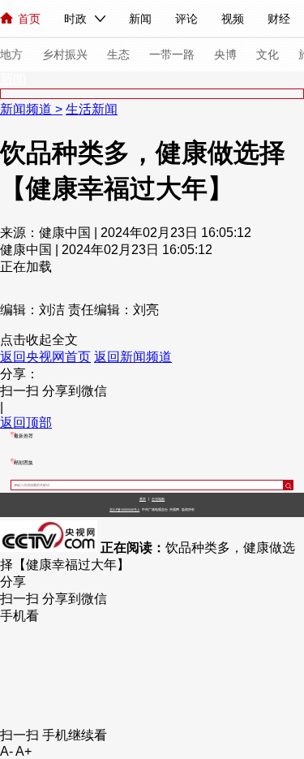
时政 (75, 18)
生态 (118, 54)
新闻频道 (27, 109)
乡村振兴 (65, 54)
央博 (225, 54)
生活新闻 (92, 109)
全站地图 (158, 499)
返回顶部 (26, 422)
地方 (11, 54)
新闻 (140, 18)
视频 (232, 18)
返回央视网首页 (45, 357)
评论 (186, 18)
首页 (29, 18)
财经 (279, 18)
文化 (267, 54)
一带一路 (172, 54)
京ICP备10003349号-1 (124, 509)
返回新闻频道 (133, 357)
